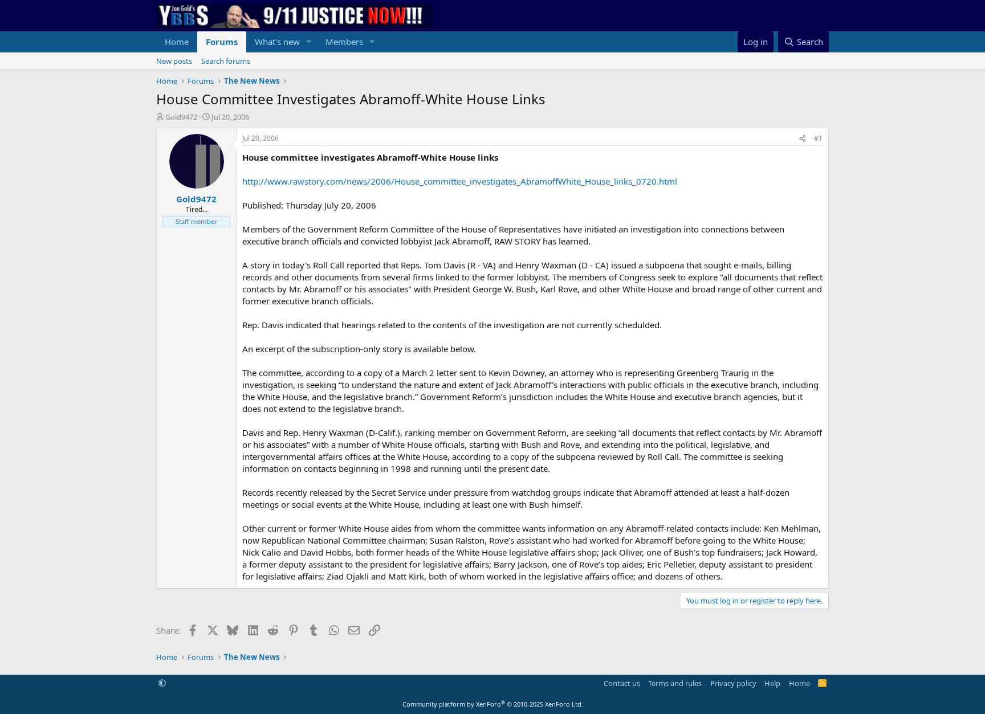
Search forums (225, 61)
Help (772, 683)
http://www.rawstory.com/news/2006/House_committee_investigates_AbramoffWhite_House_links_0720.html (459, 181)
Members (344, 41)
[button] (309, 41)
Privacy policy (733, 683)
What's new (277, 41)
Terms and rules (675, 683)
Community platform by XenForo (492, 704)
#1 (818, 138)
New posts (174, 61)
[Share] (802, 138)
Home (177, 41)
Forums (222, 41)
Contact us (622, 683)
